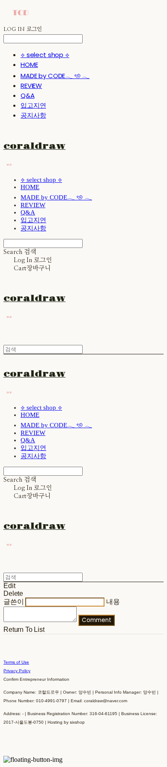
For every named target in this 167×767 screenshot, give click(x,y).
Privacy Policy (16, 670)
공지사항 (33, 115)
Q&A (28, 95)
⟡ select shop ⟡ (45, 54)
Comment (96, 620)
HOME (29, 64)
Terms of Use (16, 662)
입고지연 (33, 105)
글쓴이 (13, 601)
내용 (113, 601)
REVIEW (31, 85)
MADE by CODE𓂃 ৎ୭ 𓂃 (55, 75)
